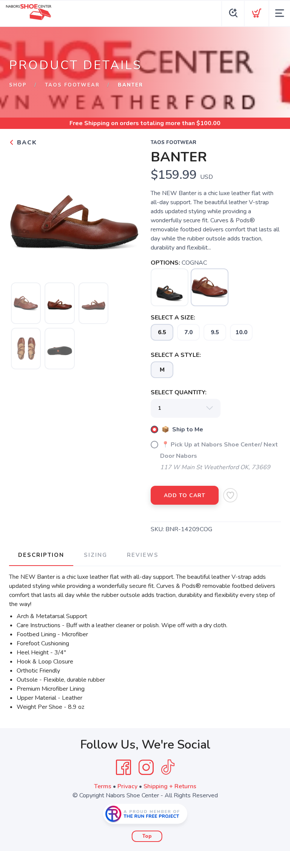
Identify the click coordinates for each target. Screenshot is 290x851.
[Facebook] (123, 767)
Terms (102, 786)
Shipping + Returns (169, 786)
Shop (18, 85)
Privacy (127, 786)
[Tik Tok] (167, 767)
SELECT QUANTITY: (179, 392)
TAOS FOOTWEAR (72, 85)
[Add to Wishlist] (230, 495)
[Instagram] (146, 767)
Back (26, 142)
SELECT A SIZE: (173, 317)
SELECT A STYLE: (176, 355)
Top (147, 836)
